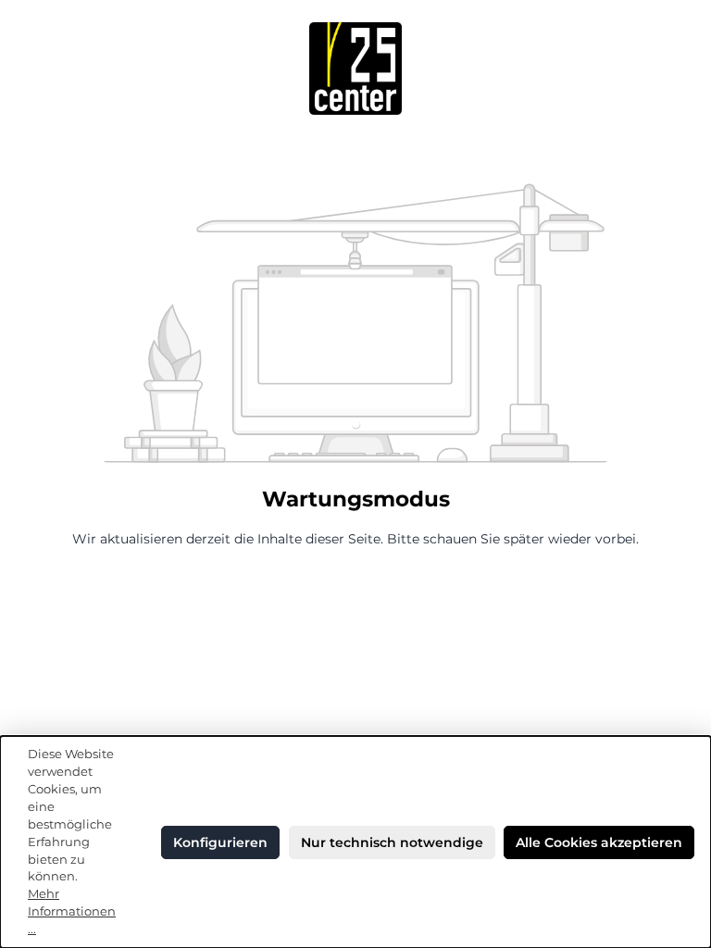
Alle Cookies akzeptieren (599, 842)
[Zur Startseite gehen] (355, 68)
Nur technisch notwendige (392, 842)
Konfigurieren (220, 842)
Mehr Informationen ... (72, 911)
